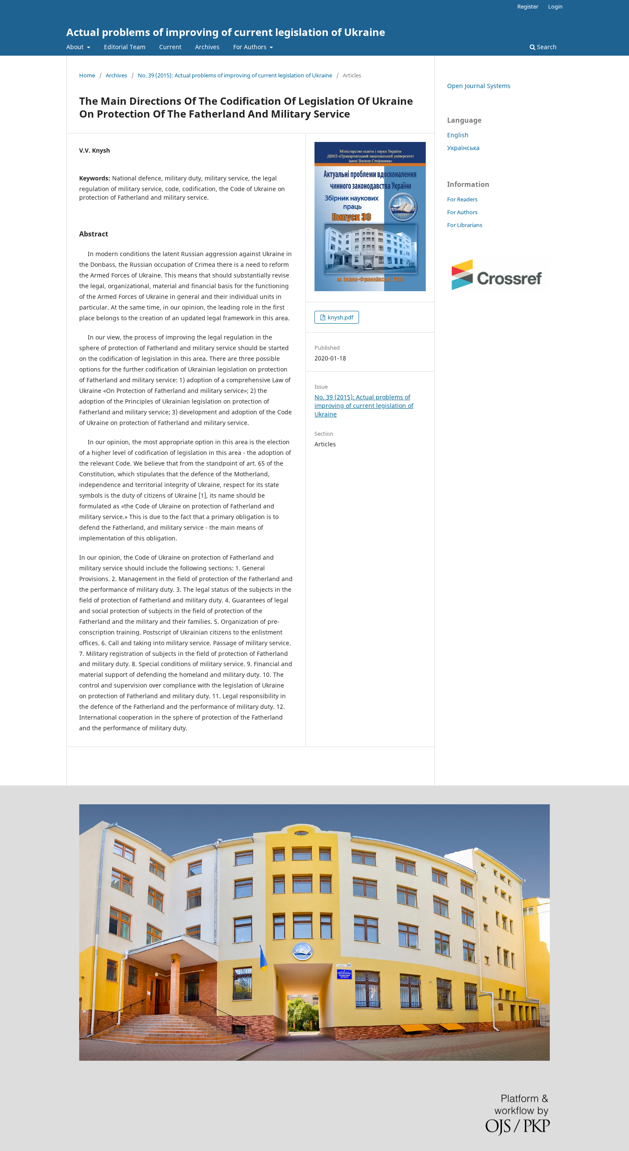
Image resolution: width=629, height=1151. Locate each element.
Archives (207, 47)
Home (87, 75)
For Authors (250, 47)
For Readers (462, 199)
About (75, 47)
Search (546, 47)
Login (555, 6)
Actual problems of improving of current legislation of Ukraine (225, 32)
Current (170, 47)
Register (527, 6)
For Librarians (464, 225)
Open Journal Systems (478, 86)
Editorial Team (124, 47)
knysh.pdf (339, 317)
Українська (463, 148)
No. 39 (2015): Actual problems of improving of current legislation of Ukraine (235, 75)
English (458, 135)
